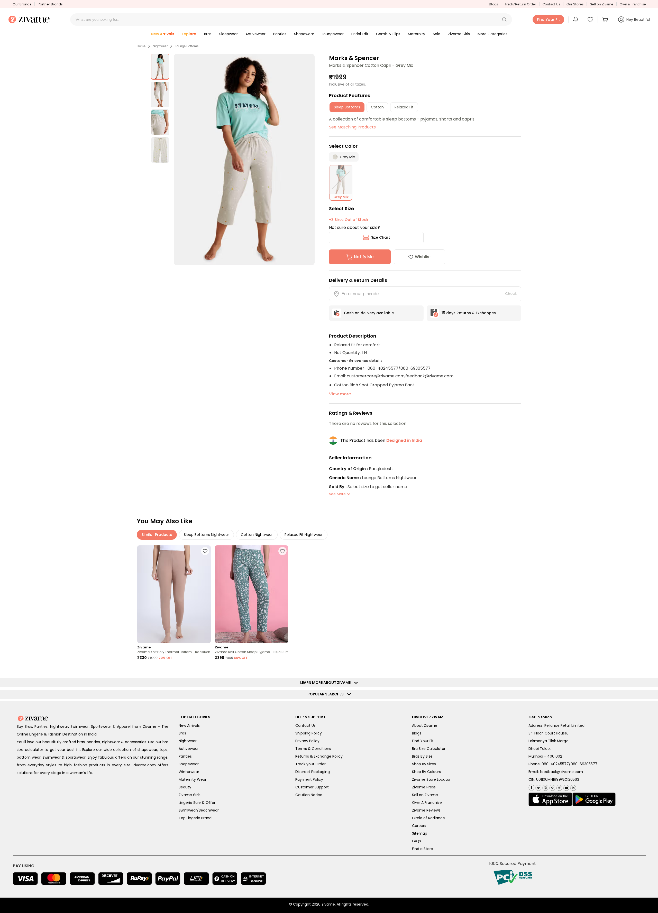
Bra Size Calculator (428, 748)
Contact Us (551, 4)
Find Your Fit (423, 740)
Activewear (189, 748)
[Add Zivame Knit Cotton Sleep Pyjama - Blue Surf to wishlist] (282, 551)
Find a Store (422, 848)
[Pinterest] (551, 787)
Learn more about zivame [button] (326, 682)
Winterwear (189, 771)
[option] (160, 67)
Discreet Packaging (312, 771)
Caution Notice (308, 794)
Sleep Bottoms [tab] (347, 107)
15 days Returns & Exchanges (469, 312)
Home (141, 46)
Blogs (493, 4)
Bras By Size (422, 756)
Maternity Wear (192, 779)
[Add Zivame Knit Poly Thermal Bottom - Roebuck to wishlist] (205, 551)
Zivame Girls (189, 794)
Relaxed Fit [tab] (404, 107)
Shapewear (189, 764)
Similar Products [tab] (157, 534)
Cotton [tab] (377, 107)
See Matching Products (352, 127)
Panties (185, 756)
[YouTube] (565, 787)
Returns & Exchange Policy (319, 756)
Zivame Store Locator (431, 779)
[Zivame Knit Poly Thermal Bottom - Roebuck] (174, 594)
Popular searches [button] (326, 694)
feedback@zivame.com (561, 771)
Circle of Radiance (428, 818)
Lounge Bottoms (186, 46)
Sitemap (419, 833)
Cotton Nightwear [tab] (257, 534)
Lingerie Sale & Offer (197, 802)
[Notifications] (576, 19)
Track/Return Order (520, 4)
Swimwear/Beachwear (199, 810)
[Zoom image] (244, 159)
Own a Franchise (633, 4)
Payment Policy (309, 779)
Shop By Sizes (424, 764)
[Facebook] (531, 787)
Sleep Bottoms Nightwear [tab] (206, 534)
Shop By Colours (426, 771)
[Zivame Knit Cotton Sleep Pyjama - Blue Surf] (251, 594)
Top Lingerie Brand (195, 818)
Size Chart (380, 237)
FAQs (416, 841)
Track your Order (310, 764)
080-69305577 (584, 764)
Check (511, 293)
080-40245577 (555, 764)
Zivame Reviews (426, 810)
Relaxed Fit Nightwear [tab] (304, 534)
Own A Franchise (427, 802)
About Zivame (424, 725)
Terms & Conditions (313, 748)
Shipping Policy (308, 733)
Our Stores (574, 4)
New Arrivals (189, 725)
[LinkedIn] (572, 787)
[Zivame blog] (558, 787)
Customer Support (312, 787)
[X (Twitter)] (537, 787)
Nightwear (160, 46)
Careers (419, 825)
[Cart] (606, 19)
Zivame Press (424, 787)
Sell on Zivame (601, 4)
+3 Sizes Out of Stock (348, 219)
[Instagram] (544, 787)
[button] (504, 19)
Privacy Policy (307, 740)
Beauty (185, 787)
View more (340, 394)
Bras (182, 733)
